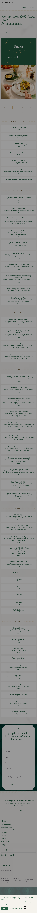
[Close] (25, 907)
